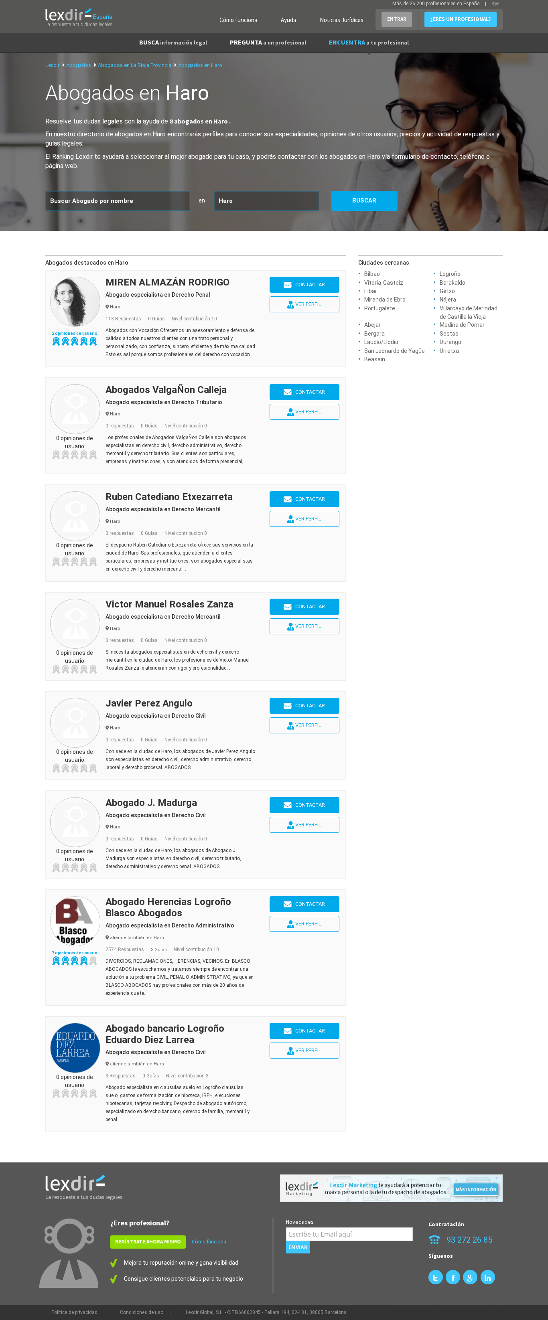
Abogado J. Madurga (151, 802)
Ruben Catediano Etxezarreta (169, 496)
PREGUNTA (268, 42)
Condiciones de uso (141, 1312)
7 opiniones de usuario (74, 953)
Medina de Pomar (462, 325)
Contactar (308, 284)
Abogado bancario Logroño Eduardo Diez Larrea (165, 1034)
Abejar (372, 325)
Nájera (448, 299)
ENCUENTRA (369, 42)
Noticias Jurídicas (341, 20)
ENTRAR (396, 19)
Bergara (374, 333)
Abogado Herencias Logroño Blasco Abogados (168, 907)
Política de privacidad (74, 1312)
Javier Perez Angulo (149, 703)
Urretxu (449, 351)
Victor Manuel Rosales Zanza (169, 604)
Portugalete (379, 308)
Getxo (447, 291)
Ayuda (288, 20)
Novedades (300, 1221)
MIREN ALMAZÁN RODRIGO (167, 282)
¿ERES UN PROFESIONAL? (460, 19)
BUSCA (173, 42)
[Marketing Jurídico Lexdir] (391, 1188)
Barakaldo (452, 282)
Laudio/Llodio (381, 342)
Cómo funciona (238, 20)
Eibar (370, 291)
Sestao (449, 333)
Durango (450, 342)
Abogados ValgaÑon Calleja (166, 389)
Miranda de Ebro (385, 299)
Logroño (450, 274)
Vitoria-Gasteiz (383, 282)
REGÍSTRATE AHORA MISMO (148, 1241)
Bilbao (372, 274)
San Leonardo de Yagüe (394, 351)
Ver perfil (307, 304)
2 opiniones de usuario (74, 333)
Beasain (374, 359)
